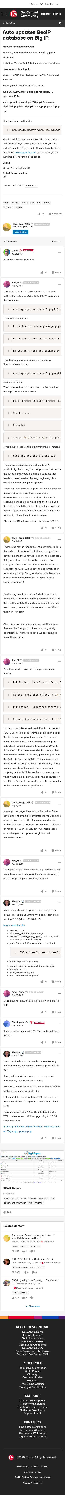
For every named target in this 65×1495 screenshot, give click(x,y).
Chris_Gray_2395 (21, 224)
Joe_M (15, 282)
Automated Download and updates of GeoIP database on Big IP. (33, 1236)
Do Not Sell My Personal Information (32, 1477)
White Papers (32, 1371)
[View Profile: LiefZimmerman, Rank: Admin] (7, 1283)
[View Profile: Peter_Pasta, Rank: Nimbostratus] (7, 993)
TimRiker (16, 901)
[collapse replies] (32, 248)
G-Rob (15, 250)
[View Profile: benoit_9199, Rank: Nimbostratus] (7, 1238)
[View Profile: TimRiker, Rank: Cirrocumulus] (7, 903)
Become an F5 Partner (32, 1433)
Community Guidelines (32, 1344)
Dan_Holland (18, 1262)
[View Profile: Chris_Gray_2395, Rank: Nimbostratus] (7, 227)
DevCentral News (32, 1332)
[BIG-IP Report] (32, 1167)
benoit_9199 (18, 1241)
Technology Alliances (32, 1430)
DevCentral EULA (32, 1348)
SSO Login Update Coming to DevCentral (35, 1280)
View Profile (20, 232)
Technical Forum (32, 1335)
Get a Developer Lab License (33, 1351)
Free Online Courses (32, 1384)
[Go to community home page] (24, 14)
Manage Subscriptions (33, 1400)
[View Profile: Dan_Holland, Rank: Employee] (7, 1262)
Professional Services (32, 1403)
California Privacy (32, 1472)
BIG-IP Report (12, 1188)
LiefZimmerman (19, 1284)
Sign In (57, 13)
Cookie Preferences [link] (32, 1483)
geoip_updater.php (14, 925)
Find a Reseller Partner (32, 1427)
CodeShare (11, 23)
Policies (34, 1467)
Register (45, 13)
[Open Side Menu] (4, 13)
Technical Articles (32, 1338)
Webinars (32, 1380)
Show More (34, 1306)
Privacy (44, 1467)
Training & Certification (32, 1387)
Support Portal (32, 1413)
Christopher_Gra (20, 1022)
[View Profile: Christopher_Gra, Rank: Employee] (7, 1023)
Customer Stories (32, 1377)
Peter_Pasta (18, 992)
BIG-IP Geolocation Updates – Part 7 (32, 1259)
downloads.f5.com (25, 152)
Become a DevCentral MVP (32, 1354)
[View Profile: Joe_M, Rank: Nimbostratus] (7, 284)
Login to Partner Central (32, 1436)
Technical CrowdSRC (32, 1341)
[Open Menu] (60, 23)
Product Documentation (32, 1368)
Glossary (32, 1374)
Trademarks (22, 1467)
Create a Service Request (33, 1407)
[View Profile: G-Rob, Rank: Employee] (7, 252)
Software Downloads (32, 1410)
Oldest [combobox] (56, 241)
